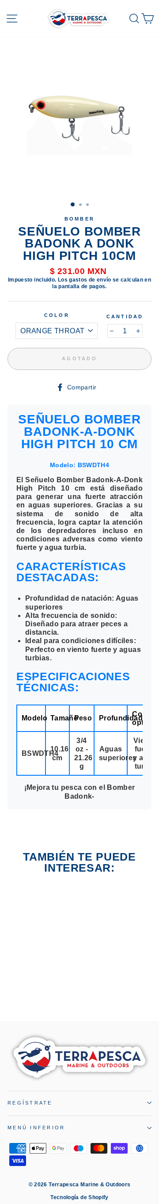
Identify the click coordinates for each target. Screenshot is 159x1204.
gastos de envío (90, 280)
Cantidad (125, 316)
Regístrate (30, 1102)
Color (56, 315)
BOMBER (79, 218)
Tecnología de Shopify (79, 1197)
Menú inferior (36, 1127)
